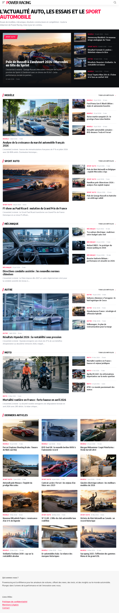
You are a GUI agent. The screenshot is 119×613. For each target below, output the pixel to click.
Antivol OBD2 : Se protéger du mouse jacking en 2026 (99, 246)
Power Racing (18, 2)
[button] (4, 2)
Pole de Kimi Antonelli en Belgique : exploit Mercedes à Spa (101, 170)
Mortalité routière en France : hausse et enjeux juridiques (99, 362)
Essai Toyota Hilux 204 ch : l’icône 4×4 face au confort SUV (102, 75)
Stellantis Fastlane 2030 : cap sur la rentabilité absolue (18, 554)
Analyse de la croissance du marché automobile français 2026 (33, 144)
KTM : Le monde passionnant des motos (100, 388)
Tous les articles (107, 95)
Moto (5, 396)
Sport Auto (92, 46)
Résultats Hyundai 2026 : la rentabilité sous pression (32, 337)
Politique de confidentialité (14, 601)
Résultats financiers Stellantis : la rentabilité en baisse (102, 63)
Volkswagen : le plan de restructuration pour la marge (99, 325)
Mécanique (7, 267)
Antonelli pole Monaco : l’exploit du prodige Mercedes (17, 484)
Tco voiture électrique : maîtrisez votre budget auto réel (101, 233)
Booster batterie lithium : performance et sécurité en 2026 (101, 259)
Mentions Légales (10, 605)
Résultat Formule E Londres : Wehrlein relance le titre (100, 51)
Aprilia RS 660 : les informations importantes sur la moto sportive (101, 375)
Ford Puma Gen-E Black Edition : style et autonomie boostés (100, 104)
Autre (90, 59)
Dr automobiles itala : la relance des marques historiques (57, 554)
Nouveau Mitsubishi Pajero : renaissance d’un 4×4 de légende (20, 519)
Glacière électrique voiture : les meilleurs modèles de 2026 (98, 484)
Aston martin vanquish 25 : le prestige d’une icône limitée (99, 117)
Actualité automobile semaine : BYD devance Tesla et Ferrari (100, 131)
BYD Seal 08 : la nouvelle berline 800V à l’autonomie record (59, 448)
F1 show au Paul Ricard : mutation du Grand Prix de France (35, 208)
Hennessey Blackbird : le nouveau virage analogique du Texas (102, 38)
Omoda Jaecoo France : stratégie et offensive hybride (101, 312)
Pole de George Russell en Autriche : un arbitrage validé (101, 196)
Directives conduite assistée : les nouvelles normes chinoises (31, 273)
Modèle (91, 34)
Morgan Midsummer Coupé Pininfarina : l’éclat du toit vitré (97, 448)
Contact (6, 608)
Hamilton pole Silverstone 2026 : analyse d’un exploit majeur (100, 183)
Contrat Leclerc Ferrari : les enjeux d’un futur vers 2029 (58, 484)
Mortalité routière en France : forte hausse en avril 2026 (34, 399)
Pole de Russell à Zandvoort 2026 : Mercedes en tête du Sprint (37, 63)
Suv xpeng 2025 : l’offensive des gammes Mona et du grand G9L (97, 554)
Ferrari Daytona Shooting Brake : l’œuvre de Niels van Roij (20, 448)
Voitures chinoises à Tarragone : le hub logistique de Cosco (101, 299)
